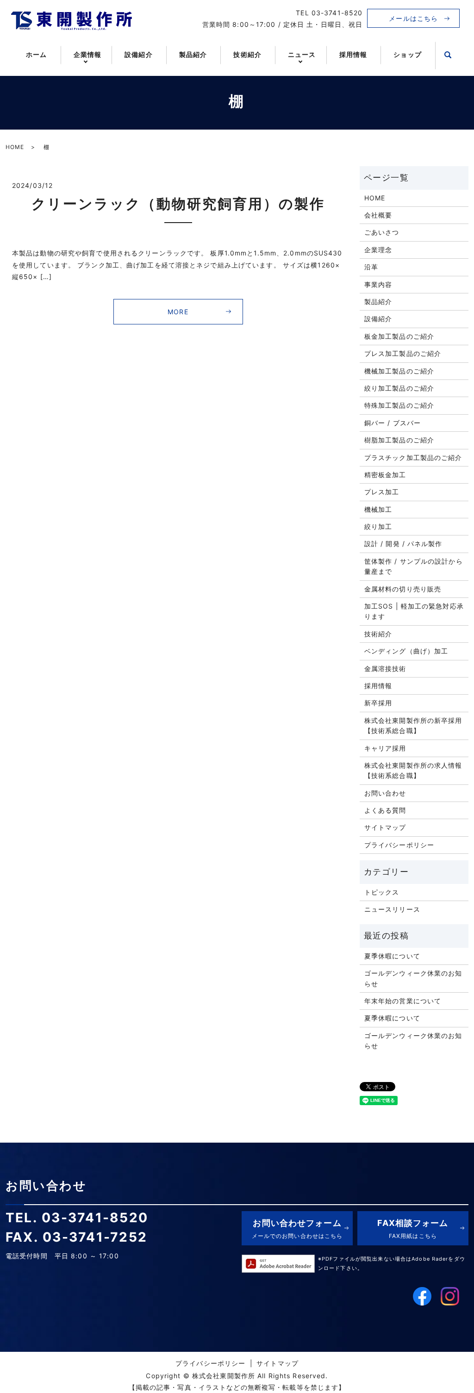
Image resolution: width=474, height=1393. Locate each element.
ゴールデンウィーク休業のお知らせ (413, 978)
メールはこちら (413, 18)
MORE (178, 312)
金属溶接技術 (385, 668)
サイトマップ (385, 827)
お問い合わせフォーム (297, 1228)
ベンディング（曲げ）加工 (406, 651)
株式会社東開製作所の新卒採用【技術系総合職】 (413, 725)
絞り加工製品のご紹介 (399, 388)
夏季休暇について (392, 956)
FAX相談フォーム (412, 1228)
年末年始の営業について (402, 1001)
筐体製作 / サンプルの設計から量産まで (413, 566)
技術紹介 (247, 54)
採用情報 (353, 54)
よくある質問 (385, 810)
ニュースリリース (392, 909)
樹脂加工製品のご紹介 (399, 440)
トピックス (381, 892)
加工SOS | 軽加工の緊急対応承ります (414, 611)
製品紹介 (193, 54)
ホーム (36, 54)
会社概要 (378, 215)
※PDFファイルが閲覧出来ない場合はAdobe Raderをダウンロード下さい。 (391, 1263)
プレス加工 (381, 492)
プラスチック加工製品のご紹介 (413, 457)
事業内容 (378, 284)
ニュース (302, 54)
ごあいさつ (381, 232)
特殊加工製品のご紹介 (399, 405)
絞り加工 (378, 526)
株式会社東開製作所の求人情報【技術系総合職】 (413, 770)
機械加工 (378, 509)
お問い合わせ (385, 793)
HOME (15, 146)
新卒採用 (378, 703)
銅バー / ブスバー (392, 423)
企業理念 (378, 250)
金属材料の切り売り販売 (402, 589)
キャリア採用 (385, 748)
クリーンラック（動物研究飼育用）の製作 (178, 203)
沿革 (371, 267)
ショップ (407, 54)
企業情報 (87, 54)
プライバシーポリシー (399, 845)
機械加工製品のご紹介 (399, 371)
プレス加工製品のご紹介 (402, 353)
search (448, 55)
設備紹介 (138, 54)
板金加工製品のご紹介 (399, 336)
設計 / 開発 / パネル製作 (403, 543)
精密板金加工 (385, 475)
